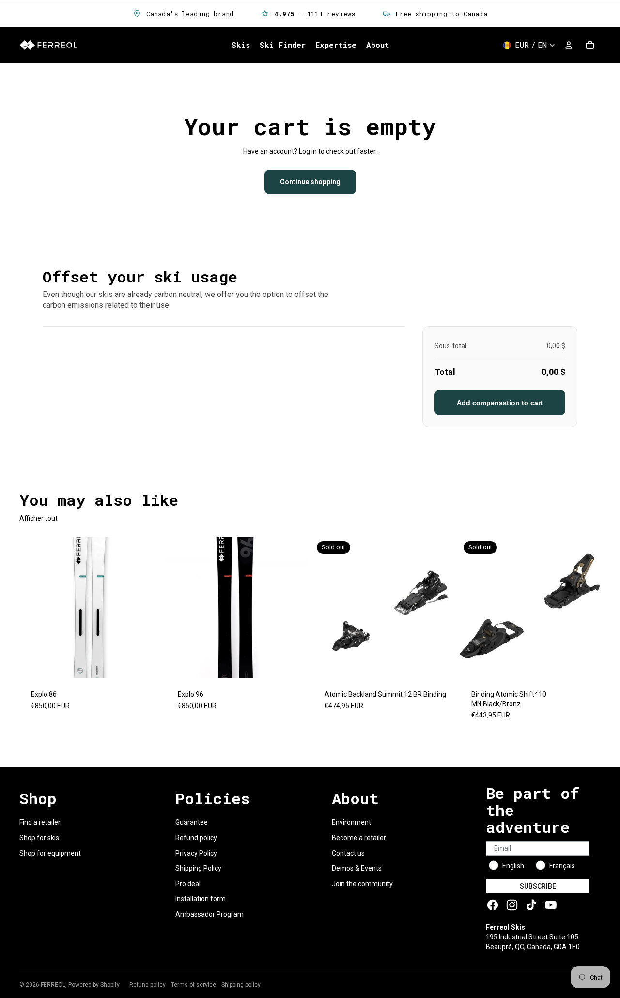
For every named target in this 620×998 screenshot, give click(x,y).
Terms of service (193, 985)
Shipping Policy (198, 868)
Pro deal (188, 884)
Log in (308, 151)
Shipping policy (241, 985)
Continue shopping (310, 182)
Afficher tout (38, 518)
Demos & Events (357, 868)
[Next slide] (145, 607)
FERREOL (53, 985)
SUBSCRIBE (538, 886)
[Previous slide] (33, 607)
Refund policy (196, 838)
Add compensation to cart (500, 402)
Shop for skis (39, 838)
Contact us (348, 853)
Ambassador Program (209, 914)
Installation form (200, 899)
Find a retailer (40, 822)
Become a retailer (359, 838)
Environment (351, 822)
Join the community (362, 884)
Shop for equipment (50, 853)
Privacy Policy (196, 853)
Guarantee (191, 822)
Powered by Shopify (94, 985)
